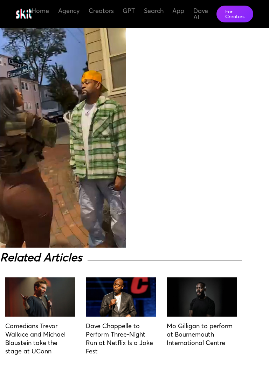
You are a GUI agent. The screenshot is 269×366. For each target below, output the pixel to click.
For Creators (234, 14)
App (178, 11)
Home (40, 11)
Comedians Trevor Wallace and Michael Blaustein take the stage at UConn (35, 338)
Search (154, 11)
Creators (101, 11)
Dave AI (200, 14)
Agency (69, 11)
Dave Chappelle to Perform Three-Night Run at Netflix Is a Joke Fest (119, 338)
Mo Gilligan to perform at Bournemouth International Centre (200, 334)
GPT (129, 11)
